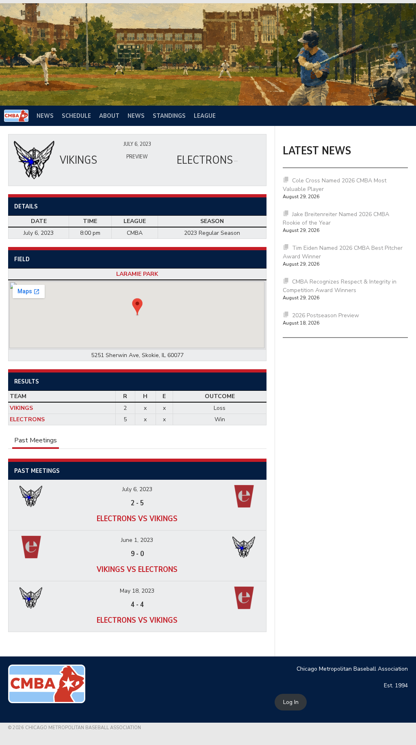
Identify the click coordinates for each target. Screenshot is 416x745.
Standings (169, 115)
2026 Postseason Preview (325, 315)
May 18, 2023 (137, 591)
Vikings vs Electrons (137, 569)
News (45, 115)
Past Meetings (35, 440)
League (205, 115)
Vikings (21, 408)
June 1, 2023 (137, 540)
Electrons (27, 419)
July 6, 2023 (137, 489)
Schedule (76, 115)
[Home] (16, 116)
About (109, 115)
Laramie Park (137, 274)
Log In (291, 702)
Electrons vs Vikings (137, 518)
